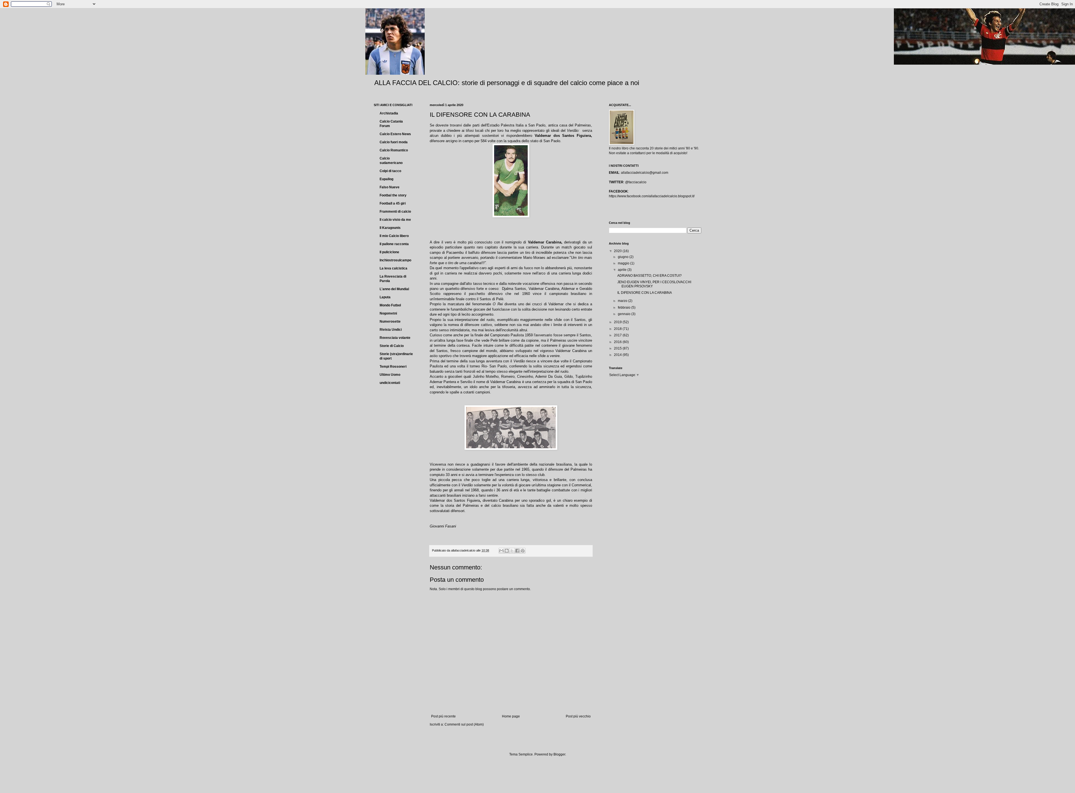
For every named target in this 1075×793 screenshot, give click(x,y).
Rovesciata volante (395, 338)
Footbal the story (393, 195)
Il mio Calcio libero (394, 236)
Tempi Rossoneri (393, 367)
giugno (623, 257)
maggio (624, 263)
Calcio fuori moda (394, 142)
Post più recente (443, 716)
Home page (511, 716)
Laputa (385, 297)
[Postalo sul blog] (507, 550)
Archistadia (389, 113)
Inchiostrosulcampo (395, 260)
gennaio (624, 314)
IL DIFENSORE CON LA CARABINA (644, 293)
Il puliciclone (389, 252)
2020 (618, 251)
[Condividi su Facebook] (517, 550)
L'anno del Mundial (394, 289)
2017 (618, 335)
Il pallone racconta (394, 244)
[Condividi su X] (512, 550)
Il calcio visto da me (395, 220)
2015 (618, 348)
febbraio (624, 307)
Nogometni (388, 313)
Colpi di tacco (390, 171)
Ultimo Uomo (390, 375)
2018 (618, 329)
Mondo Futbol (390, 305)
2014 (618, 355)
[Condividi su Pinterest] (522, 550)
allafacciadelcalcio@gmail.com (644, 173)
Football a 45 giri (393, 203)
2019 (618, 322)
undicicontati (390, 383)
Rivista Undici (391, 330)
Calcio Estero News (395, 134)
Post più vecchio (578, 716)
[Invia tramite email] (501, 550)
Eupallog (386, 179)
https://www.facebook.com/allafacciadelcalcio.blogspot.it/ (652, 196)
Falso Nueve (389, 187)
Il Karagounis (390, 228)
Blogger (559, 754)
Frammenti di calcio (395, 212)
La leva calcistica (393, 268)
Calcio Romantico (394, 150)
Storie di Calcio (392, 346)
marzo (623, 301)
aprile (622, 270)
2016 (618, 342)
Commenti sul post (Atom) (464, 724)
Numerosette (390, 321)
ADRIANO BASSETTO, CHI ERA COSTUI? (649, 276)
